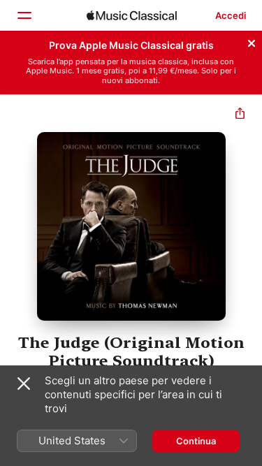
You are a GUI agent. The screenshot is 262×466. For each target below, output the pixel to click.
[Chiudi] (251, 41)
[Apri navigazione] (23, 15)
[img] (132, 15)
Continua (196, 440)
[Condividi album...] (240, 115)
